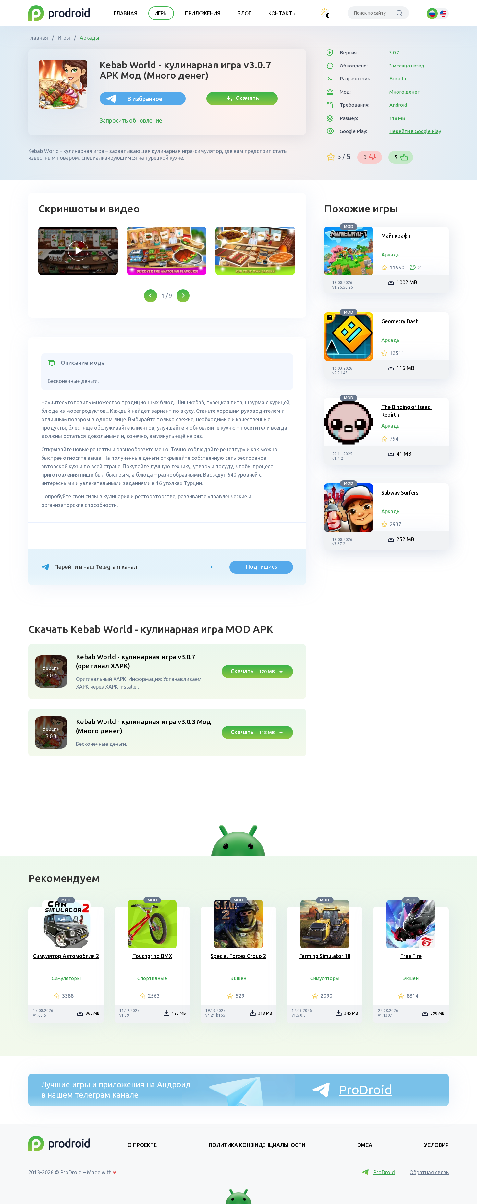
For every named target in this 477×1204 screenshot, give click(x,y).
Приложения (202, 13)
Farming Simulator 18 (324, 956)
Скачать (245, 98)
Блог (244, 13)
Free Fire (411, 956)
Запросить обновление (131, 120)
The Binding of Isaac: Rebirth (406, 411)
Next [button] (183, 295)
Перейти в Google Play (415, 131)
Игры (161, 13)
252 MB (405, 539)
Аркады (89, 38)
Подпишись (261, 566)
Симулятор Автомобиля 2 (66, 956)
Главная (125, 13)
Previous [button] (150, 295)
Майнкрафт (395, 236)
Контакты (282, 13)
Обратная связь (429, 1172)
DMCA (364, 1145)
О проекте (142, 1145)
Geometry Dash (400, 321)
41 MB (404, 454)
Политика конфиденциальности (257, 1145)
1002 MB (407, 282)
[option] (78, 251)
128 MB (179, 1013)
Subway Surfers (400, 492)
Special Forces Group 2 (238, 956)
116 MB (405, 368)
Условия (436, 1145)
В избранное (145, 98)
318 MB (265, 1013)
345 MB (351, 1013)
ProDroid (365, 1089)
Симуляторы (66, 978)
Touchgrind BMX (152, 956)
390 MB (438, 1013)
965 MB (93, 1013)
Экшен (238, 978)
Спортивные (152, 978)
